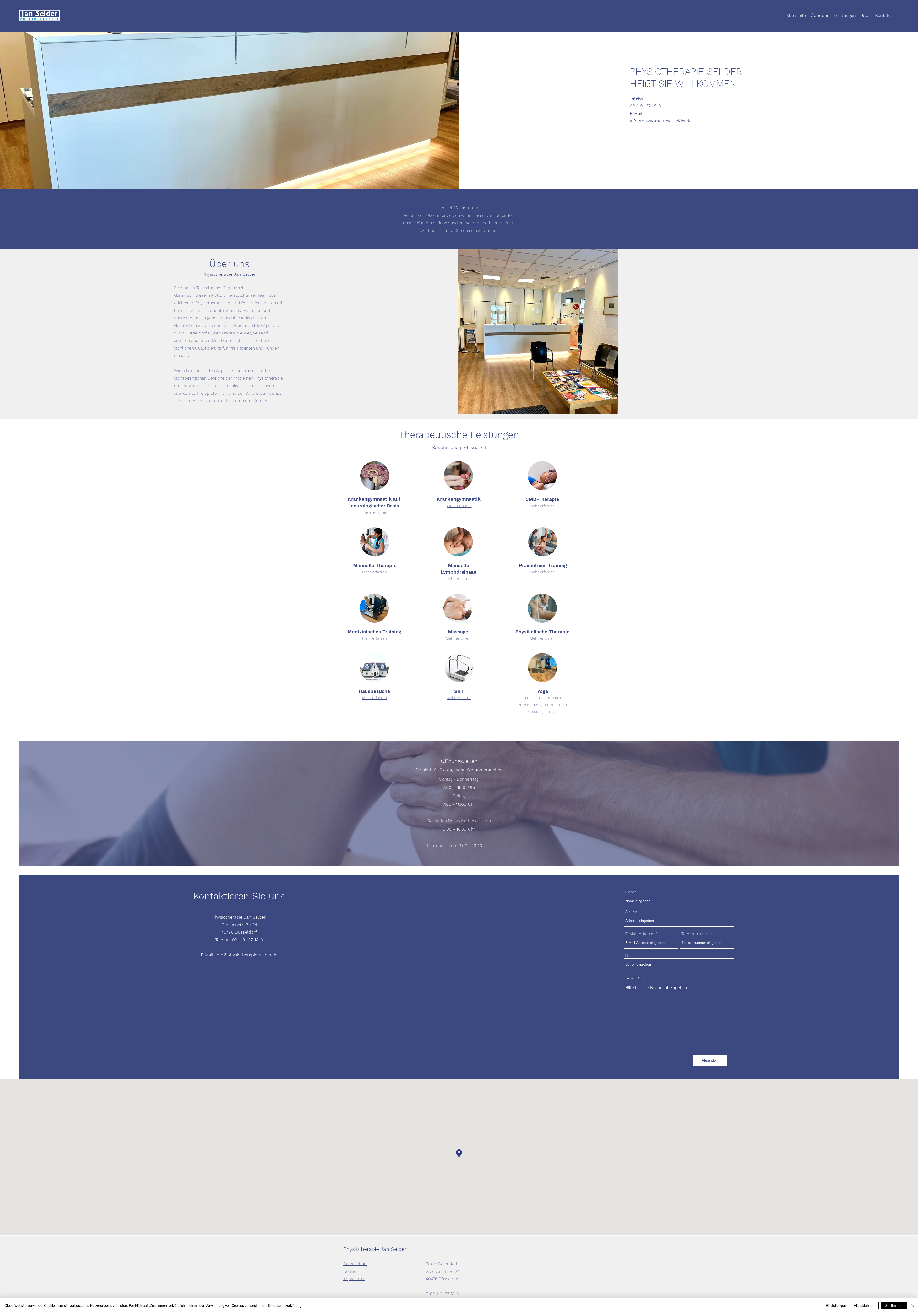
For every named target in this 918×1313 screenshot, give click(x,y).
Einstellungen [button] (836, 1305)
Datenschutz (355, 1263)
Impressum (354, 1278)
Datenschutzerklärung (284, 1305)
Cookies (351, 1271)
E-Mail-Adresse (639, 934)
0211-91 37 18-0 (645, 105)
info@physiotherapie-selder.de (661, 120)
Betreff (631, 955)
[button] (538, 331)
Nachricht (635, 977)
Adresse (633, 912)
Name (631, 892)
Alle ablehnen (864, 1305)
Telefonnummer (696, 934)
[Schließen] (912, 1305)
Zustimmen (893, 1305)
